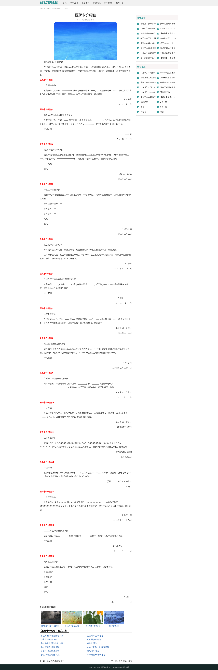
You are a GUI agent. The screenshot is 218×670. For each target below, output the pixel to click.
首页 (65, 3)
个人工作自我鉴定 (148, 97)
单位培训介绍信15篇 (50, 647)
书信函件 (85, 3)
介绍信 (65, 8)
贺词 (162, 112)
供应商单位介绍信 (95, 636)
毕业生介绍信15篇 (49, 639)
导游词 (143, 112)
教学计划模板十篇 (167, 73)
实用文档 (119, 3)
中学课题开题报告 (167, 53)
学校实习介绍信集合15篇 (52, 643)
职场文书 (74, 3)
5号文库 (163, 107)
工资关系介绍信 (125, 661)
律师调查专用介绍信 (96, 655)
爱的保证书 (165, 92)
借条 (142, 107)
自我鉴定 (144, 102)
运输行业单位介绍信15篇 (98, 647)
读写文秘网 (104, 667)
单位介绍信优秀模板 (55, 661)
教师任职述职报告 (167, 48)
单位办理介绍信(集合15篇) (52, 636)
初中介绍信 (92, 643)
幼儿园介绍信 (93, 651)
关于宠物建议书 (166, 43)
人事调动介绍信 (94, 639)
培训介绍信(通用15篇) (50, 651)
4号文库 (163, 102)
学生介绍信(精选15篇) (50, 655)
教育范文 (97, 3)
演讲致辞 (108, 3)
